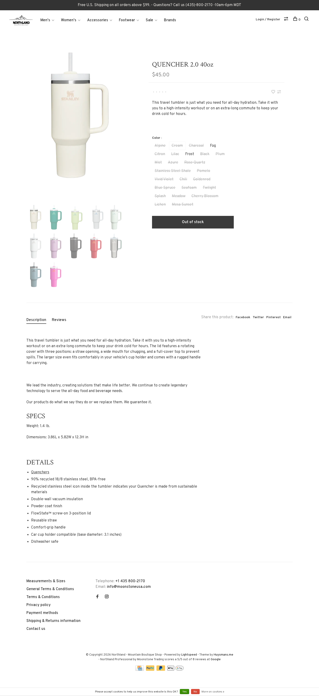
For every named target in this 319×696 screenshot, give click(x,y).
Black (204, 154)
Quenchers (40, 472)
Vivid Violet (164, 179)
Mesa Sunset (182, 204)
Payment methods (42, 613)
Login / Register (268, 19)
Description (36, 320)
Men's (45, 20)
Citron (160, 154)
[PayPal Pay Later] (161, 669)
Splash (160, 196)
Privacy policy (38, 605)
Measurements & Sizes (45, 581)
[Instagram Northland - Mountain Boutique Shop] (107, 597)
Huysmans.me (223, 655)
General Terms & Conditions (50, 589)
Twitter (258, 317)
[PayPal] (151, 669)
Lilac (175, 154)
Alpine (160, 145)
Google (216, 659)
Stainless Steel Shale (173, 171)
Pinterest (273, 317)
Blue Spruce (165, 188)
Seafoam (189, 188)
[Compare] (286, 20)
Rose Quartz (194, 162)
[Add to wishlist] (273, 92)
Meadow (178, 196)
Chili (183, 179)
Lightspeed (189, 655)
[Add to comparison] (279, 92)
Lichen (160, 204)
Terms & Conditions (43, 597)
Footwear (127, 20)
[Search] (307, 20)
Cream (177, 145)
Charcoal (196, 145)
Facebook (243, 317)
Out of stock (193, 222)
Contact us (35, 629)
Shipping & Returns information (53, 621)
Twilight (209, 188)
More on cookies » (213, 692)
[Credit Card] (140, 669)
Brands (170, 20)
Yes (184, 692)
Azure (173, 162)
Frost (189, 154)
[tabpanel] (79, 115)
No (195, 692)
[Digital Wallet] (175, 669)
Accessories (97, 20)
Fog (213, 145)
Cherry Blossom (204, 196)
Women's (68, 20)
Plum (220, 154)
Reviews (59, 320)
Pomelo (203, 171)
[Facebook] (97, 597)
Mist (158, 162)
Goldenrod (201, 179)
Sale (149, 20)
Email (287, 317)
